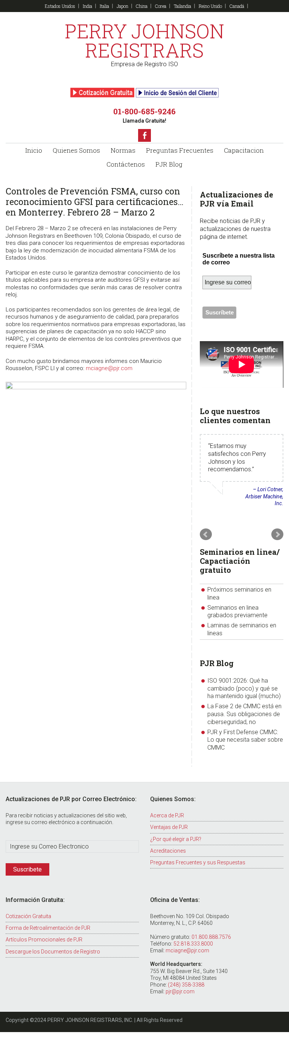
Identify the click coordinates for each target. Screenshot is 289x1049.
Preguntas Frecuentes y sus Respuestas (197, 862)
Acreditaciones (168, 851)
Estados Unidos (60, 6)
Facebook (144, 135)
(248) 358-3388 (186, 985)
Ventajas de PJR (169, 827)
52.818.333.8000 (193, 944)
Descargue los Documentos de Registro (53, 952)
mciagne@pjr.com (109, 368)
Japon (122, 6)
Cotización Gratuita (28, 916)
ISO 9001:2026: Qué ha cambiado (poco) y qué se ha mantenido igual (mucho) (244, 688)
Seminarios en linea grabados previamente (237, 611)
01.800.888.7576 (211, 937)
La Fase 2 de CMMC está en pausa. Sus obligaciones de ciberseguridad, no (244, 714)
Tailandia (182, 6)
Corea (160, 6)
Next (277, 534)
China (142, 6)
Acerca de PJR (167, 815)
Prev (206, 534)
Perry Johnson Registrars (144, 40)
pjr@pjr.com (180, 991)
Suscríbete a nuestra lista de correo (238, 259)
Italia (104, 6)
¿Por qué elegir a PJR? (175, 839)
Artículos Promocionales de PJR (44, 940)
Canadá (237, 6)
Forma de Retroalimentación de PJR (48, 928)
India (87, 6)
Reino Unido (210, 6)
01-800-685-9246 (144, 111)
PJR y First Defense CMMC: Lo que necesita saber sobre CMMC (245, 740)
